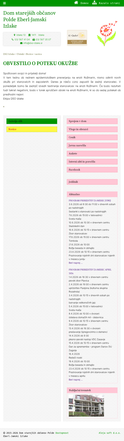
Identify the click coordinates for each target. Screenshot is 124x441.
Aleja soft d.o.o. (110, 433)
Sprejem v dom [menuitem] (77, 121)
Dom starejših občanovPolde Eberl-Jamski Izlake (29, 19)
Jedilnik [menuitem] (73, 182)
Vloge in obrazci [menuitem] (78, 129)
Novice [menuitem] (30, 54)
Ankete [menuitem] (73, 153)
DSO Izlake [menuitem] (9, 54)
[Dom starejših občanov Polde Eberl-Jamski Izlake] (107, 35)
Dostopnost (62, 433)
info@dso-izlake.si (32, 43)
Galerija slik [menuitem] (15, 121)
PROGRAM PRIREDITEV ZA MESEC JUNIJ (90, 200)
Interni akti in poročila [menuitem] (82, 161)
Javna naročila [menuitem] (77, 145)
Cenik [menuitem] (72, 137)
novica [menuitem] (38, 54)
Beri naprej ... (76, 262)
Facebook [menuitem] (74, 169)
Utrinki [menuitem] (20, 54)
